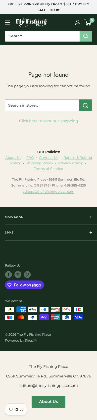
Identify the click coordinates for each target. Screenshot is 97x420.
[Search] (86, 36)
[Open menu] (7, 22)
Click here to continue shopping (48, 120)
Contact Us (48, 157)
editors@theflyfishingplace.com (48, 191)
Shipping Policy (39, 163)
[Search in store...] (85, 105)
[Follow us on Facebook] (8, 274)
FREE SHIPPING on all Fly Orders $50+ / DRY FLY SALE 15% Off (48, 7)
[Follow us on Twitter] (17, 274)
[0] (88, 22)
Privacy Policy (70, 163)
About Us (13, 157)
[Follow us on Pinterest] (27, 274)
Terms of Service (48, 168)
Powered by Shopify (21, 340)
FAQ (30, 157)
